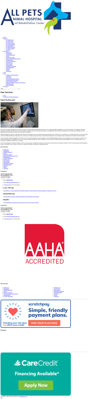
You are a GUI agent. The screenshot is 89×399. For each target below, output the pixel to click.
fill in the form (8, 184)
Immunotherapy (9, 60)
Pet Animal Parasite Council (12, 80)
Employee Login (9, 83)
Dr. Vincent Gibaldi (10, 43)
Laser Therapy (9, 63)
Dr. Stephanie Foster (10, 47)
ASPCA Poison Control (11, 81)
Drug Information (10, 85)
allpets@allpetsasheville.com (13, 182)
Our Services (6, 51)
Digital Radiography (10, 55)
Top (1, 397)
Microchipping (9, 65)
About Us (5, 38)
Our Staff (8, 50)
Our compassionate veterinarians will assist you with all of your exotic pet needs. (21, 202)
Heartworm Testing (10, 57)
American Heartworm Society (12, 78)
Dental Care (8, 52)
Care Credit (8, 77)
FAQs (4, 72)
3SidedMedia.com (23, 396)
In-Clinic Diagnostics (10, 61)
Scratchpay (8, 76)
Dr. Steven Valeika (10, 48)
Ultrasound (8, 71)
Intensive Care (9, 62)
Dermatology (9, 53)
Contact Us (5, 86)
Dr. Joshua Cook (9, 39)
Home (4, 37)
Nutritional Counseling (11, 66)
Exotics (7, 56)
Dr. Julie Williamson (10, 44)
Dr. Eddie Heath (9, 41)
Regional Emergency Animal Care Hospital (15, 82)
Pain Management (10, 67)
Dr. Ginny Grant (9, 42)
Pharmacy (8, 68)
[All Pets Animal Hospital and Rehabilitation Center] (36, 35)
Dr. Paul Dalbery (10, 46)
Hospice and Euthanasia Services (13, 58)
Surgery (8, 70)
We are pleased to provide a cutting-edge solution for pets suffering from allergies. (21, 196)
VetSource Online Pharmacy (12, 75)
